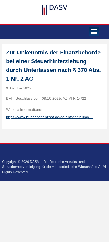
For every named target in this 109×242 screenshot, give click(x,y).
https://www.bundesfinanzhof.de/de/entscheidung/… (49, 117)
